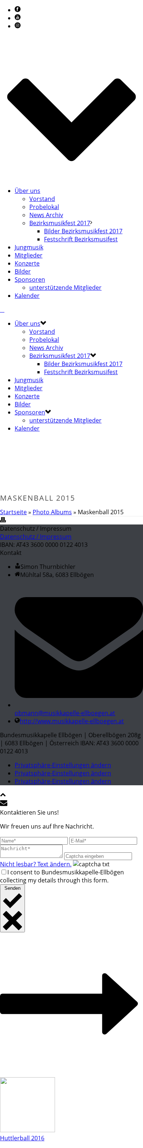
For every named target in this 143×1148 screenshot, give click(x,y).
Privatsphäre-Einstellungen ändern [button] (63, 765)
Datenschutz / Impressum (36, 537)
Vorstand (42, 199)
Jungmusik (29, 247)
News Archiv (46, 215)
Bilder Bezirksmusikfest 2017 (83, 231)
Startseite (13, 512)
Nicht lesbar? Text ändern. (36, 864)
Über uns (27, 191)
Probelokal (44, 207)
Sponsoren (30, 279)
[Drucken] (3, 520)
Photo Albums (52, 512)
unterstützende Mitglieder (65, 288)
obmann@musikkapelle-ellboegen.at (65, 713)
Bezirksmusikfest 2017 (59, 223)
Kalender (27, 296)
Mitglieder (29, 255)
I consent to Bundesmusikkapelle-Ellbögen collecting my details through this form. (62, 876)
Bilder (23, 271)
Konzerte (27, 263)
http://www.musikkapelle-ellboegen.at (72, 721)
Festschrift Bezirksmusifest (81, 239)
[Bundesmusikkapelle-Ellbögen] (2, 310)
